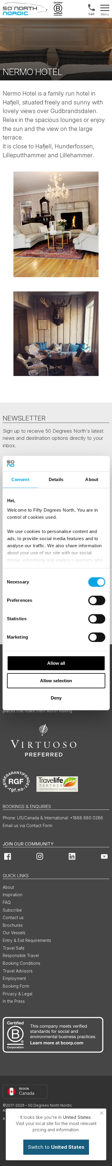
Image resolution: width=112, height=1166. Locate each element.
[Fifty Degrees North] (25, 8)
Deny (56, 697)
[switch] (96, 600)
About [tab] (91, 479)
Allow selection (56, 680)
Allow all (56, 663)
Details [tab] (56, 479)
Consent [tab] (20, 479)
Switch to (56, 1147)
